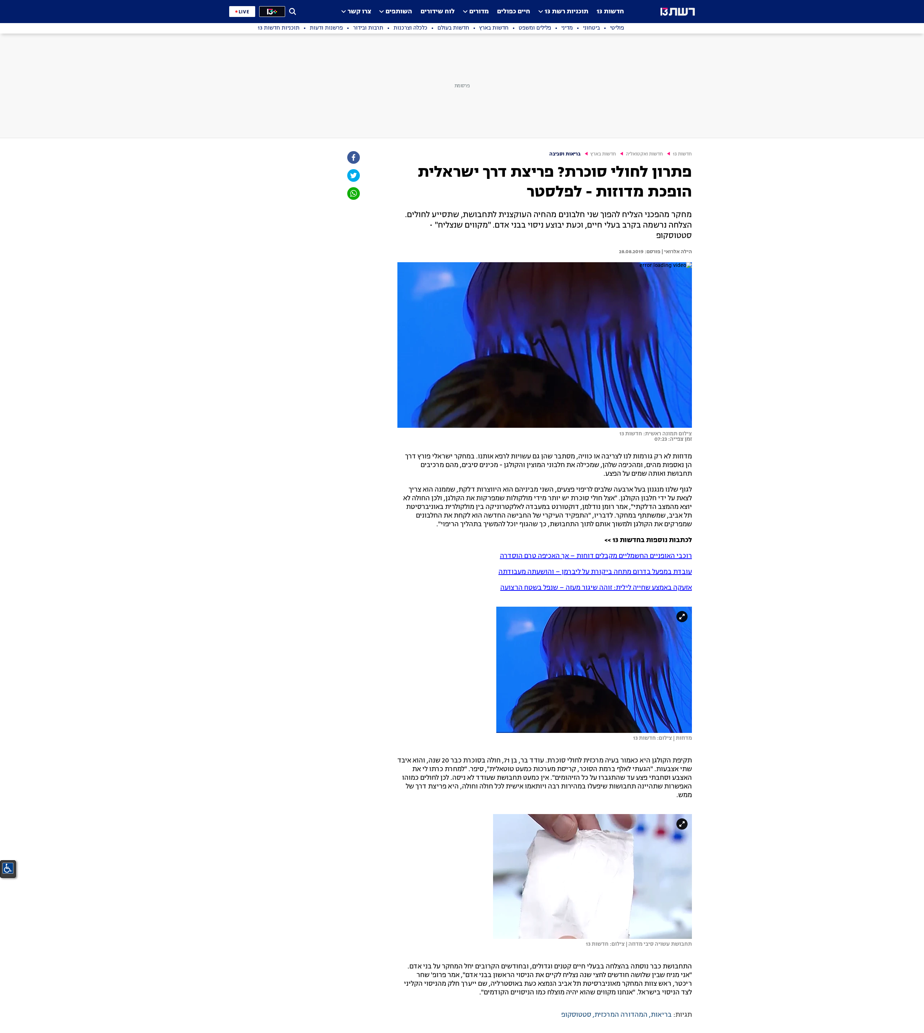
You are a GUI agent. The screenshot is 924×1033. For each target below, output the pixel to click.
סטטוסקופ (576, 1015)
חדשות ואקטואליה (644, 154)
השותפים (398, 12)
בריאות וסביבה (565, 154)
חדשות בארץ (603, 154)
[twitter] (353, 175)
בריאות (661, 1015)
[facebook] (353, 157)
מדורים (479, 12)
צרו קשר (359, 12)
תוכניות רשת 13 (566, 12)
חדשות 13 (610, 12)
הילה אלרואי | (676, 252)
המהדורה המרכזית (621, 1015)
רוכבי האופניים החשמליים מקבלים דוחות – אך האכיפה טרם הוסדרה (596, 556)
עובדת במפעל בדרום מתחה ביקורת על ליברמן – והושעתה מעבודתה (595, 572)
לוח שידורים (437, 12)
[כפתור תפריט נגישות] (8, 868)
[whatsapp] (353, 193)
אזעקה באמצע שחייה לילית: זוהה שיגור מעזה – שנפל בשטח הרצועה (596, 588)
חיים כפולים (513, 12)
